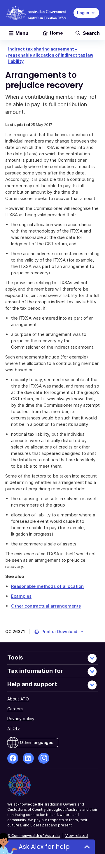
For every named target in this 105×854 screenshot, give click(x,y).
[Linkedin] (28, 758)
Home (56, 33)
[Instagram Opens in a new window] (43, 758)
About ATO (18, 698)
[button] (59, 632)
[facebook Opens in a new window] (12, 758)
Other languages (36, 742)
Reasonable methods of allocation (47, 586)
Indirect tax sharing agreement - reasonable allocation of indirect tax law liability (50, 55)
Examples (21, 596)
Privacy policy (20, 718)
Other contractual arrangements (46, 606)
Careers (15, 708)
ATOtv (13, 728)
